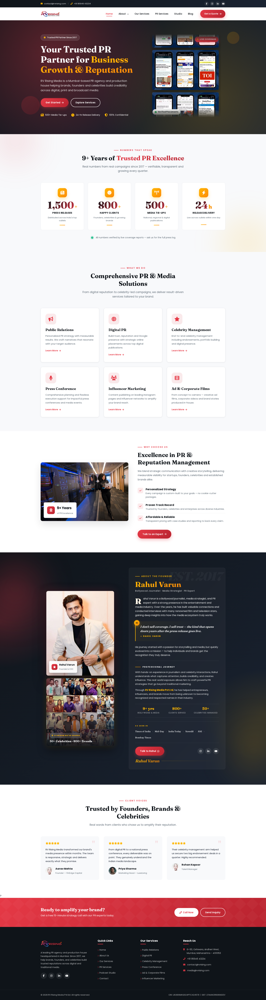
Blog (190, 13)
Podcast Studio (107, 972)
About (122, 13)
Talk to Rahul (148, 751)
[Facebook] (206, 4)
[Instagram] (212, 4)
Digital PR (147, 955)
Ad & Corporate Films (153, 972)
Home (109, 13)
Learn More (51, 350)
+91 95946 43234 (82, 3)
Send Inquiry (212, 912)
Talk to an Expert (153, 534)
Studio (178, 13)
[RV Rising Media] (50, 14)
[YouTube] (223, 4)
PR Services (161, 13)
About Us (104, 955)
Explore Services (85, 102)
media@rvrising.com (198, 970)
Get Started (53, 102)
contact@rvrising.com (55, 3)
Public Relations (150, 949)
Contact (104, 978)
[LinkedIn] (218, 4)
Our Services (142, 13)
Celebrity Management (154, 961)
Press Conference (151, 967)
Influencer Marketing (153, 978)
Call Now (188, 912)
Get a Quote (211, 13)
